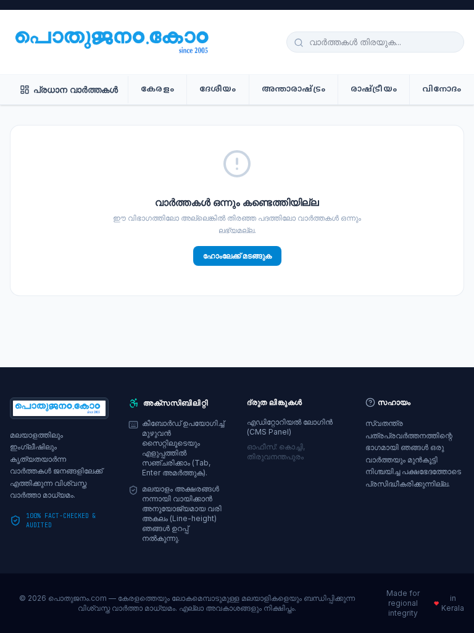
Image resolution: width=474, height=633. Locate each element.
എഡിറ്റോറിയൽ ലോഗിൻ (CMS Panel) (290, 426)
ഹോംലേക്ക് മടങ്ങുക (237, 255)
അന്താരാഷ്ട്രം (293, 90)
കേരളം (157, 90)
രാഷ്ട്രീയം (374, 90)
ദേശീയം (217, 90)
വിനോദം (442, 90)
